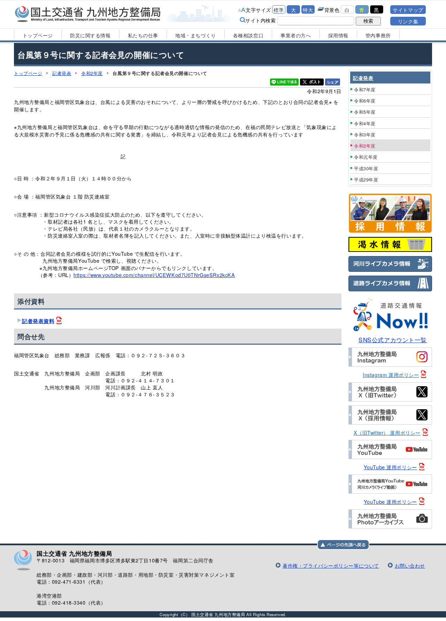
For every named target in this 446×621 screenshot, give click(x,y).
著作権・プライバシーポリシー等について (331, 565)
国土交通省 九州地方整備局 (88, 13)
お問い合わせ (410, 565)
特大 (308, 9)
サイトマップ (408, 9)
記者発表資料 (38, 321)
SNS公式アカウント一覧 (393, 339)
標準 (279, 9)
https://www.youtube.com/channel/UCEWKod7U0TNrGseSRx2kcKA (154, 274)
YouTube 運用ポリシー (390, 467)
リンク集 (408, 21)
